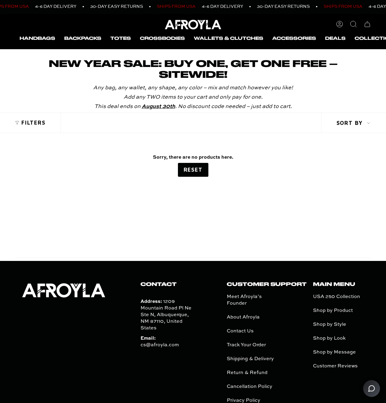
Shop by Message (334, 352)
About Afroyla (243, 317)
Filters (33, 122)
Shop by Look (329, 338)
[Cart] (367, 24)
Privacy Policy (243, 400)
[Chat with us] (371, 388)
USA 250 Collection (336, 296)
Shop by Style (329, 324)
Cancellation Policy (249, 386)
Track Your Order (246, 345)
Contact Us (240, 331)
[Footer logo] (63, 289)
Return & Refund (247, 372)
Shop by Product (333, 310)
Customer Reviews (335, 366)
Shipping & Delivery (250, 359)
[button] (37, 38)
